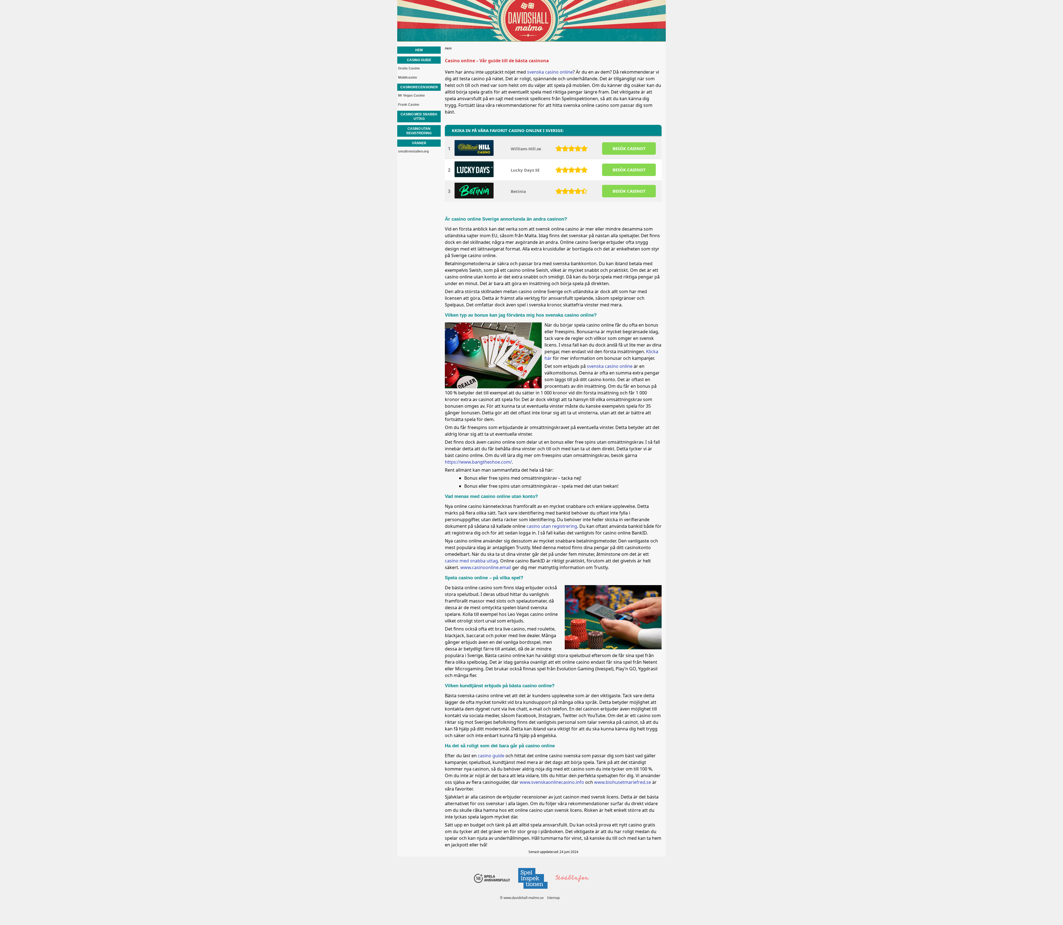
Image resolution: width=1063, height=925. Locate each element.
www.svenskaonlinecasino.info (552, 782)
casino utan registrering (552, 526)
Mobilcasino (407, 77)
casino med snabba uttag (471, 561)
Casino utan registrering (419, 131)
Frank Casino (408, 105)
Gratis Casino (409, 68)
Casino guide (419, 60)
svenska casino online (550, 72)
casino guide (491, 756)
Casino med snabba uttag (419, 116)
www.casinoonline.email (485, 567)
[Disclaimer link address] (532, 890)
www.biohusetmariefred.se (622, 782)
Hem (419, 50)
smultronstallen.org (413, 151)
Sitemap (553, 897)
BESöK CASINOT (629, 148)
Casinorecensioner (419, 87)
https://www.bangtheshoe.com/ (478, 462)
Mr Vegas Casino (411, 95)
